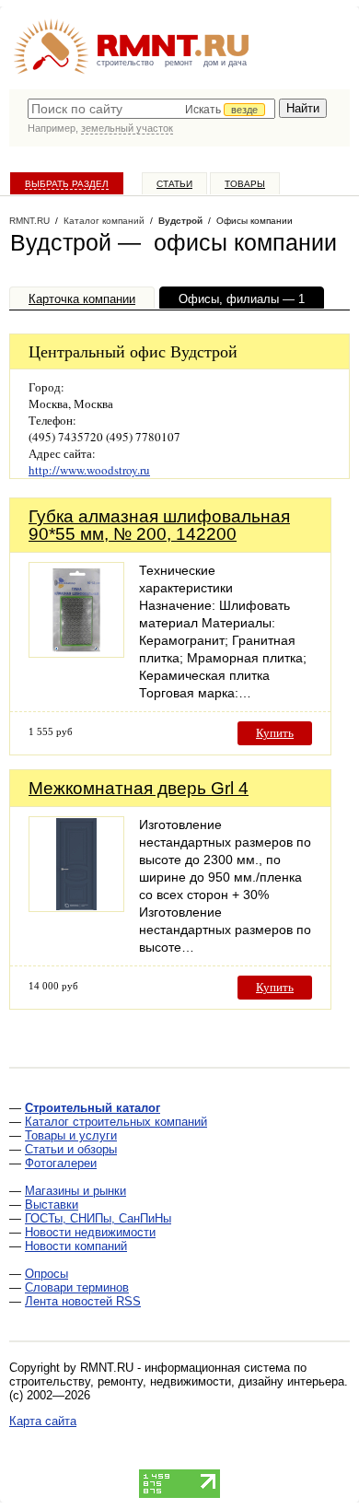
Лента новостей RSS (83, 1301)
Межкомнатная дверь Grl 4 (139, 788)
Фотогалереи (61, 1163)
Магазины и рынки (75, 1191)
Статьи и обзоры (71, 1149)
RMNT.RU (29, 221)
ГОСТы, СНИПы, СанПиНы (98, 1218)
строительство (125, 62)
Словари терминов (77, 1287)
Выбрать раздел (67, 184)
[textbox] (151, 109)
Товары (245, 184)
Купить (275, 733)
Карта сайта (42, 1421)
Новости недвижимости (90, 1232)
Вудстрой (180, 221)
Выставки (51, 1204)
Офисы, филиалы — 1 (242, 299)
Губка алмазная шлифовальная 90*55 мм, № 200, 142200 (159, 525)
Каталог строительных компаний (116, 1122)
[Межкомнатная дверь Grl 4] (76, 907)
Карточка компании (82, 299)
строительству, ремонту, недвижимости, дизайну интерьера (176, 1381)
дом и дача (225, 62)
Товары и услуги (71, 1135)
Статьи (174, 184)
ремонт (178, 62)
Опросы (46, 1274)
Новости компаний (76, 1246)
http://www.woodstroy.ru (89, 470)
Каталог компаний (104, 221)
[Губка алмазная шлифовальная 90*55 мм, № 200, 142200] (76, 653)
